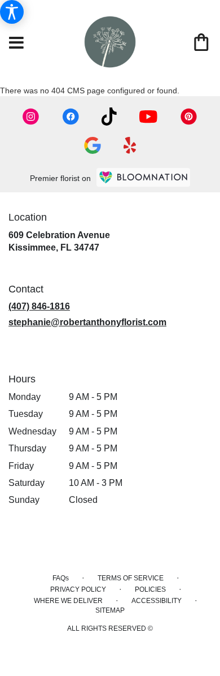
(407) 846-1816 (39, 306)
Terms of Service (131, 578)
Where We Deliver (68, 601)
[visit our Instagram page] (31, 116)
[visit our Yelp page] (130, 145)
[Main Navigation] (16, 44)
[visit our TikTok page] (109, 116)
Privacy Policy (78, 589)
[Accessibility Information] (12, 12)
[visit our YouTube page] (148, 116)
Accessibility (156, 601)
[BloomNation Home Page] (143, 177)
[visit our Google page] (92, 145)
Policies (150, 589)
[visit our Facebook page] (70, 116)
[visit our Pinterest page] (189, 116)
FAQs (60, 578)
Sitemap (110, 610)
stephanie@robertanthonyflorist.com (87, 322)
